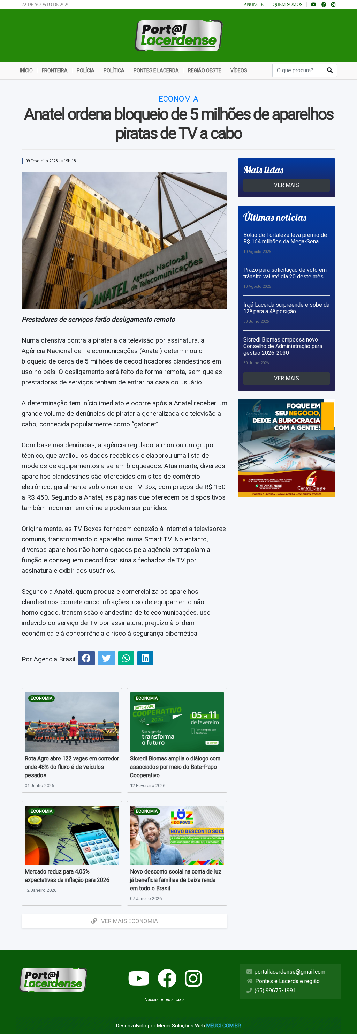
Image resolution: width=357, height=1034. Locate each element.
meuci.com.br (223, 1025)
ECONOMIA (41, 698)
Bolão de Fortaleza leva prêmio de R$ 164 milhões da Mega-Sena (285, 238)
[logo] (179, 35)
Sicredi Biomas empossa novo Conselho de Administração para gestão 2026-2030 (282, 346)
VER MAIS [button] (286, 185)
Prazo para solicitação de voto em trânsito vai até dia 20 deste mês (285, 273)
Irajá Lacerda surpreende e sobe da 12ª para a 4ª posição (286, 308)
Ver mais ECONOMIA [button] (129, 920)
